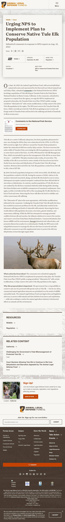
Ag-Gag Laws (22, 435)
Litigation (36, 451)
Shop (50, 452)
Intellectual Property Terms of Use (18, 497)
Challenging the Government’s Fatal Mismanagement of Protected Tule (28, 353)
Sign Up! (28, 383)
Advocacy (36, 435)
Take (54, 434)
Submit (56, 422)
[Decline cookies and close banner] (62, 511)
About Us (52, 443)
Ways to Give (53, 446)
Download (21, 128)
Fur (19, 442)
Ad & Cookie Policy (29, 515)
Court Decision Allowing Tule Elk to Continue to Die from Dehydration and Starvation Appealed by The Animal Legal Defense (29, 364)
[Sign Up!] (11, 390)
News (8, 370)
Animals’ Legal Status (24, 445)
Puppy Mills (21, 439)
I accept (56, 515)
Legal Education (38, 445)
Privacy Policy (17, 515)
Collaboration (37, 439)
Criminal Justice (38, 442)
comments (28, 90)
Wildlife (8, 20)
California (13, 401)
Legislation (37, 448)
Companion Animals (8, 444)
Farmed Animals (7, 447)
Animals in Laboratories (6, 436)
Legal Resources (54, 449)
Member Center (54, 456)
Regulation (37, 455)
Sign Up (29, 396)
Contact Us (52, 459)
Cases (15, 20)
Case (8, 357)
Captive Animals (7, 440)
